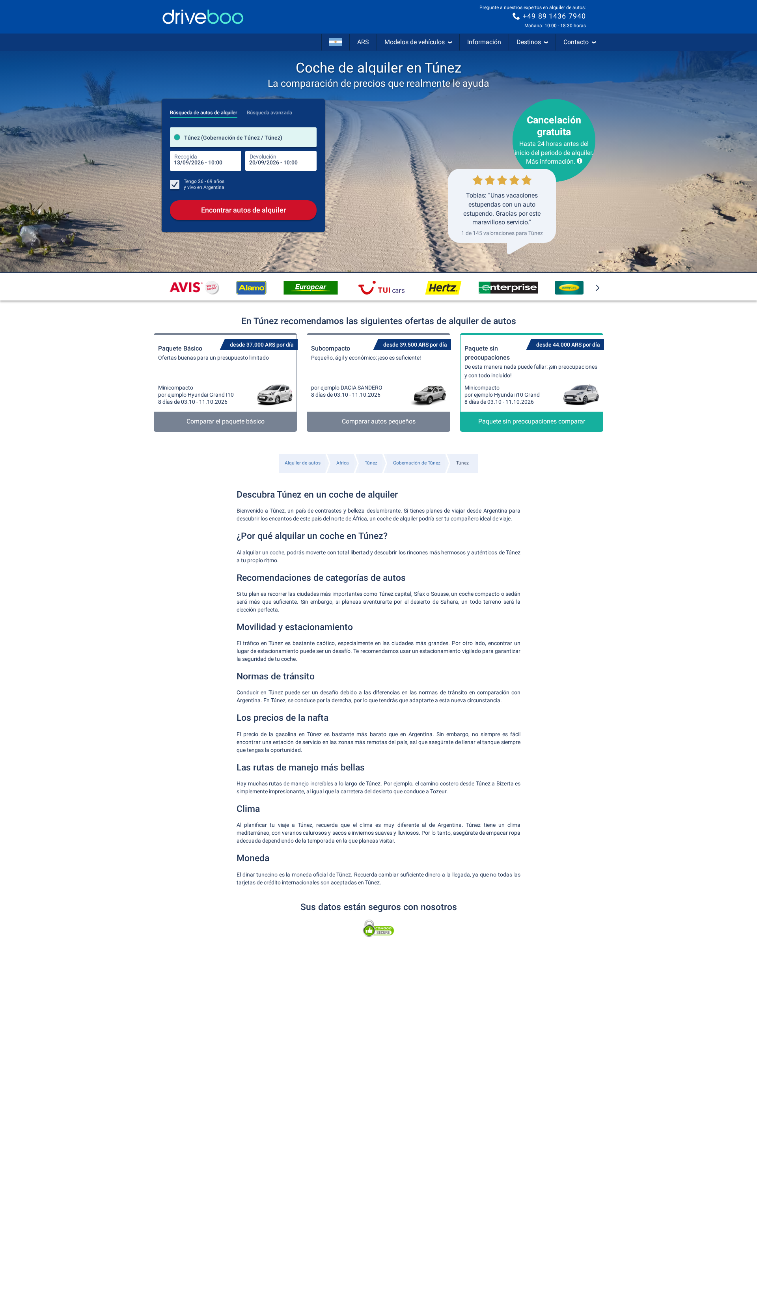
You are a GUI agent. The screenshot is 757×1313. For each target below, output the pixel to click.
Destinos (528, 42)
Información (484, 42)
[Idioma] (335, 42)
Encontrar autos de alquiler (243, 210)
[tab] (203, 110)
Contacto (576, 42)
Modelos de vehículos (414, 42)
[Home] (203, 17)
